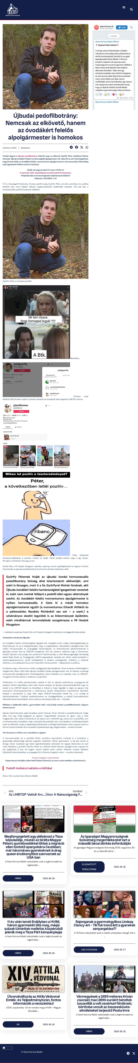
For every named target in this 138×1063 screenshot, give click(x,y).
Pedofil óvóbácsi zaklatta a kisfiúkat (29, 768)
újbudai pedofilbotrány (27, 156)
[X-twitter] (133, 1053)
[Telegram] (128, 1053)
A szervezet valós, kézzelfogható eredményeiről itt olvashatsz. (45, 173)
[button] (124, 7)
